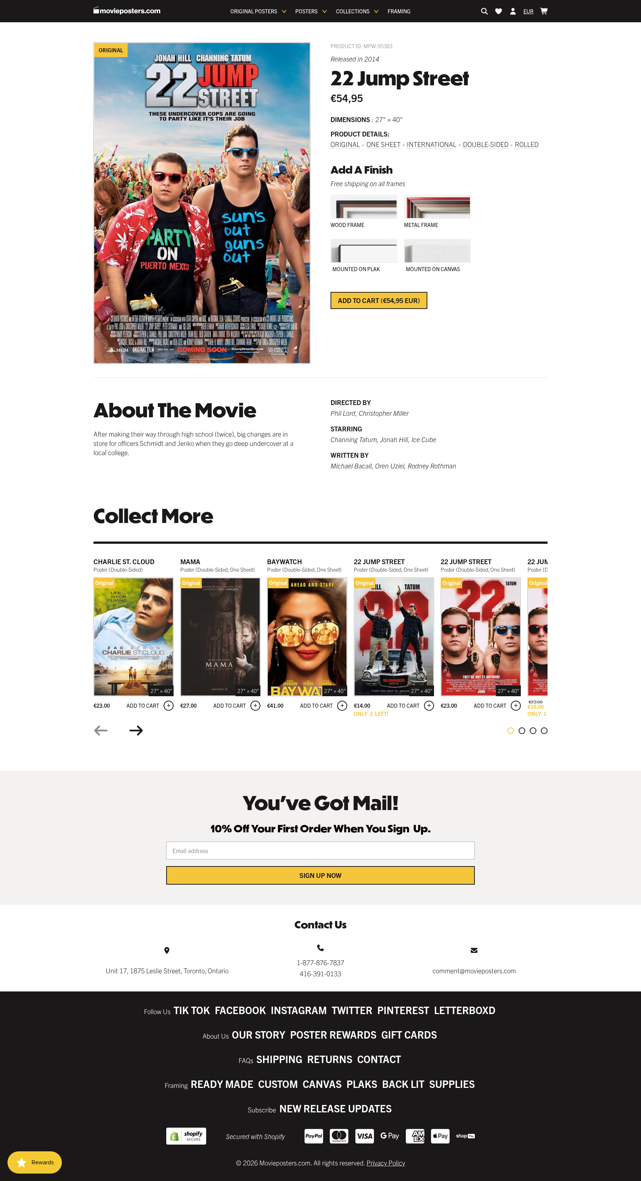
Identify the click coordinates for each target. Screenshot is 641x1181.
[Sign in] (513, 11)
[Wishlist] (498, 11)
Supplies (452, 1084)
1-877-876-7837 (320, 962)
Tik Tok (192, 1010)
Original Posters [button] (253, 11)
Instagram (299, 1010)
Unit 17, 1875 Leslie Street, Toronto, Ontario (167, 970)
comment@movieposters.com (474, 970)
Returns (329, 1059)
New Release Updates (335, 1108)
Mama (190, 561)
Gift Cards (409, 1034)
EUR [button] (528, 11)
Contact (379, 1059)
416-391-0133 (320, 973)
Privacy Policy (385, 1162)
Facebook (240, 1010)
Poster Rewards (333, 1034)
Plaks (361, 1084)
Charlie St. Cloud (123, 561)
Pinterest (403, 1010)
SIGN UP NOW (320, 875)
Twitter (352, 1010)
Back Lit (403, 1084)
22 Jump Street (379, 561)
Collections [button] (352, 11)
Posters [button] (306, 11)
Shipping (279, 1059)
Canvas (322, 1084)
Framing (399, 11)
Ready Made (222, 1084)
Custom (278, 1084)
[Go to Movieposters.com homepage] (126, 10)
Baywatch (284, 561)
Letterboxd (465, 1010)
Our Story (258, 1034)
